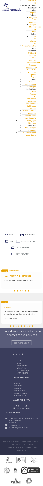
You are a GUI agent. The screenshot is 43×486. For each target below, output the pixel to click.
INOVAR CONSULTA (20, 393)
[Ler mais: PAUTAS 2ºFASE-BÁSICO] (21, 270)
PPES (34, 3)
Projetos (33, 12)
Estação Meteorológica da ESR (35, 26)
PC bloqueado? (31, 97)
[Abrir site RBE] (7, 470)
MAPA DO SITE (22, 450)
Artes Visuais (31, 70)
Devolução (32, 101)
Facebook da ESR (22, 406)
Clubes (33, 31)
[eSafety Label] (30, 470)
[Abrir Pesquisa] (36, 7)
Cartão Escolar (30, 84)
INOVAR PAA (18, 388)
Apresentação (30, 128)
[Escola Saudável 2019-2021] (21, 460)
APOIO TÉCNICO (22, 248)
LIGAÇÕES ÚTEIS (22, 254)
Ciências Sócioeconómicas (33, 61)
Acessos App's (30, 116)
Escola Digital (31, 87)
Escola (20, 361)
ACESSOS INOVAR (28, 241)
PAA (11, 241)
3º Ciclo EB (32, 53)
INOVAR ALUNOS (19, 391)
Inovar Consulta (30, 118)
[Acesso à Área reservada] (39, 7)
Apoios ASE (32, 113)
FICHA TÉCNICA (17, 444)
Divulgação (31, 120)
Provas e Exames (29, 111)
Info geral (32, 94)
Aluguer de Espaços (32, 73)
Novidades (32, 82)
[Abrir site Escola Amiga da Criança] (15, 470)
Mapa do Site (31, 135)
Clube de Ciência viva (33, 40)
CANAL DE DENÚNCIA (15, 447)
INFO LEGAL (28, 444)
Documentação (32, 103)
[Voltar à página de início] (12, 6)
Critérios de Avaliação (31, 107)
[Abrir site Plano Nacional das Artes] (29, 481)
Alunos (33, 77)
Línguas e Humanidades (31, 66)
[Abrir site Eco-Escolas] (9, 460)
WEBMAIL (13, 235)
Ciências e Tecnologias (31, 56)
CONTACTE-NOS (21, 343)
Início (34, 91)
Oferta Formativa (29, 46)
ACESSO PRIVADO (20, 396)
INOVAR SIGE (30, 235)
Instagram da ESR (23, 408)
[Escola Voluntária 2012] (34, 460)
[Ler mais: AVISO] (21, 302)
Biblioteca (32, 123)
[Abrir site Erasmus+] (16, 481)
